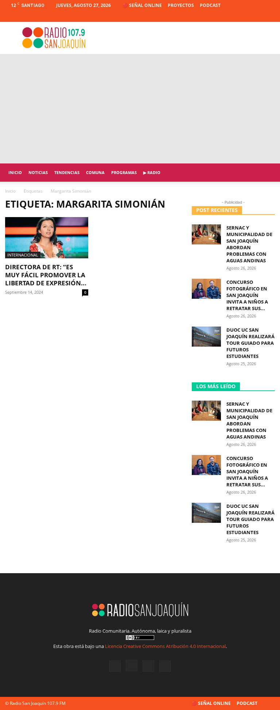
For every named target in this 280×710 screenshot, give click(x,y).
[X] (257, 16)
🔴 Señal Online (142, 5)
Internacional (22, 255)
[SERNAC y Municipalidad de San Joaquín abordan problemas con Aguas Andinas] (206, 234)
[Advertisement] (140, 109)
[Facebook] (233, 16)
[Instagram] (245, 16)
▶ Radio (151, 172)
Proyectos (181, 5)
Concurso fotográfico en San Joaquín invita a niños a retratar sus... (247, 295)
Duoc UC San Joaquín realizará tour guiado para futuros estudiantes (250, 343)
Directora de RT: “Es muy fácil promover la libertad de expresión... (45, 275)
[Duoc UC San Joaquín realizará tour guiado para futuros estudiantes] (206, 337)
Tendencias (66, 172)
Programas (124, 172)
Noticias (38, 172)
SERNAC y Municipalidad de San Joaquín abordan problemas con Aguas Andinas (249, 244)
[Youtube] (269, 16)
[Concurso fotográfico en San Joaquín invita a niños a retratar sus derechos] (206, 289)
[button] (266, 172)
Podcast (210, 5)
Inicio (15, 172)
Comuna (95, 172)
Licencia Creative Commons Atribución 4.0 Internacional (165, 646)
